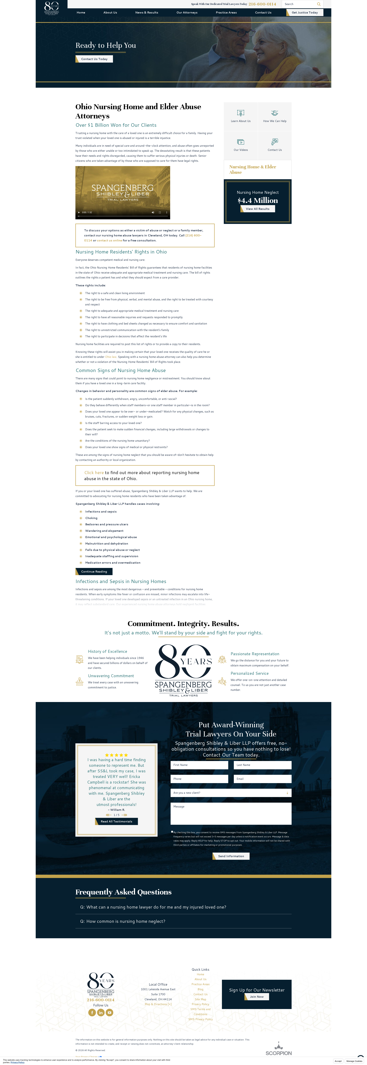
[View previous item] (109, 815)
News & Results (146, 12)
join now (257, 997)
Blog (200, 989)
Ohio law (110, 357)
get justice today (305, 12)
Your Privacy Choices (86, 1056)
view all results (258, 209)
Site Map (200, 999)
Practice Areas (226, 12)
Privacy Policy (200, 1004)
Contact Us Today (94, 59)
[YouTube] (109, 1012)
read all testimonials (116, 821)
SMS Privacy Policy (200, 1019)
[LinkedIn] (101, 1012)
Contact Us (263, 12)
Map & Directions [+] (158, 1004)
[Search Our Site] (319, 4)
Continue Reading (94, 571)
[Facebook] (92, 1012)
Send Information (231, 856)
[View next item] (124, 815)
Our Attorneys (187, 12)
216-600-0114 (262, 4)
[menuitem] (81, 12)
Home (81, 12)
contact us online (109, 240)
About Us (110, 12)
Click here (94, 472)
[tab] (183, 907)
